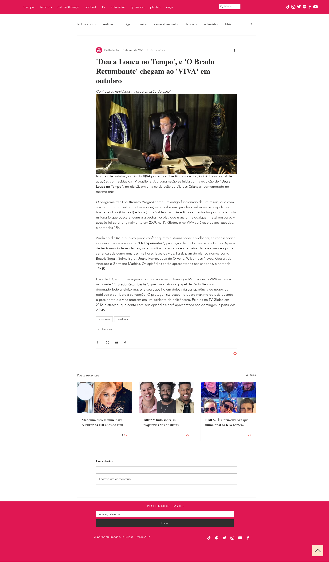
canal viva (122, 319)
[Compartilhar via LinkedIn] (116, 342)
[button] (251, 24)
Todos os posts (86, 24)
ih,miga (125, 24)
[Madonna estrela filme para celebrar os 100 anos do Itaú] (104, 397)
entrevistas (211, 24)
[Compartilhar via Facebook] (98, 342)
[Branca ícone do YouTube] (315, 6)
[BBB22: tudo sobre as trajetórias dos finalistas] (166, 397)
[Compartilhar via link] (126, 342)
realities (108, 24)
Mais (228, 24)
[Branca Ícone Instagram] (293, 6)
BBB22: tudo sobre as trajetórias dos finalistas (161, 422)
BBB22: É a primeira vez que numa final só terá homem (226, 422)
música (142, 24)
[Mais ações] (234, 50)
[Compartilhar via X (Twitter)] (107, 342)
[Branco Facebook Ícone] (310, 6)
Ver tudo (251, 374)
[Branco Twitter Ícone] (299, 6)
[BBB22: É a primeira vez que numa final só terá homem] (228, 397)
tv (98, 329)
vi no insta (104, 319)
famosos (191, 24)
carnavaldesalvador (166, 24)
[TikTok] (288, 6)
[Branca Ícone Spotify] (304, 6)
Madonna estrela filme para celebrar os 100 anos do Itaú (102, 422)
